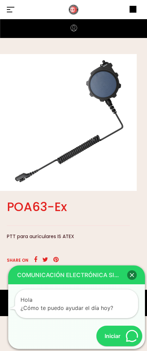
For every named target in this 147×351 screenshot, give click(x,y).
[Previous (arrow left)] (12, 175)
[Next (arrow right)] (135, 175)
